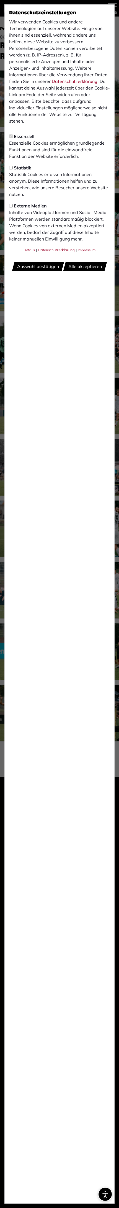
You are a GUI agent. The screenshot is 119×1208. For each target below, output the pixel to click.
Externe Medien (30, 206)
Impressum (86, 250)
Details (29, 250)
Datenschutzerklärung (74, 81)
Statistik (22, 168)
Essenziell (24, 136)
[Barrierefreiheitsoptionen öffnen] (105, 1194)
